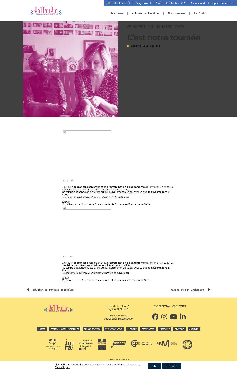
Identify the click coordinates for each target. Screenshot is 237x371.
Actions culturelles (146, 13)
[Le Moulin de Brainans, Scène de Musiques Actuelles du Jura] (46, 12)
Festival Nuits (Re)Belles (65, 329)
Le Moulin (200, 13)
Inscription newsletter (170, 306)
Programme (116, 13)
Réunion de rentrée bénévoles (53, 289)
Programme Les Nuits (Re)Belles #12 (160, 3)
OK (154, 366)
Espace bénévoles (223, 3)
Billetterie (119, 3)
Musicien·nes (177, 13)
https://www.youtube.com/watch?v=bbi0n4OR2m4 (101, 197)
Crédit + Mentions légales (119, 359)
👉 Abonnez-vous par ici (143, 46)
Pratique (179, 329)
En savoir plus (62, 367)
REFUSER (171, 366)
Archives (193, 329)
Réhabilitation (92, 329)
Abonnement (198, 3)
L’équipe (132, 329)
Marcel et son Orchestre (187, 289)
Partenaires (148, 329)
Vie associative (113, 329)
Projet (42, 329)
